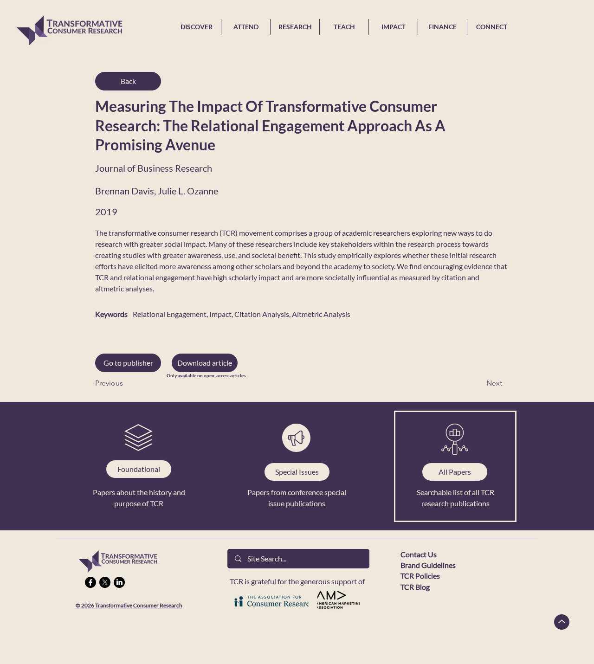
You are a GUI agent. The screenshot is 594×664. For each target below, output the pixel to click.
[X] (104, 582)
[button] (205, 363)
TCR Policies (420, 575)
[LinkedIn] (119, 582)
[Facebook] (90, 582)
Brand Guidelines (428, 565)
